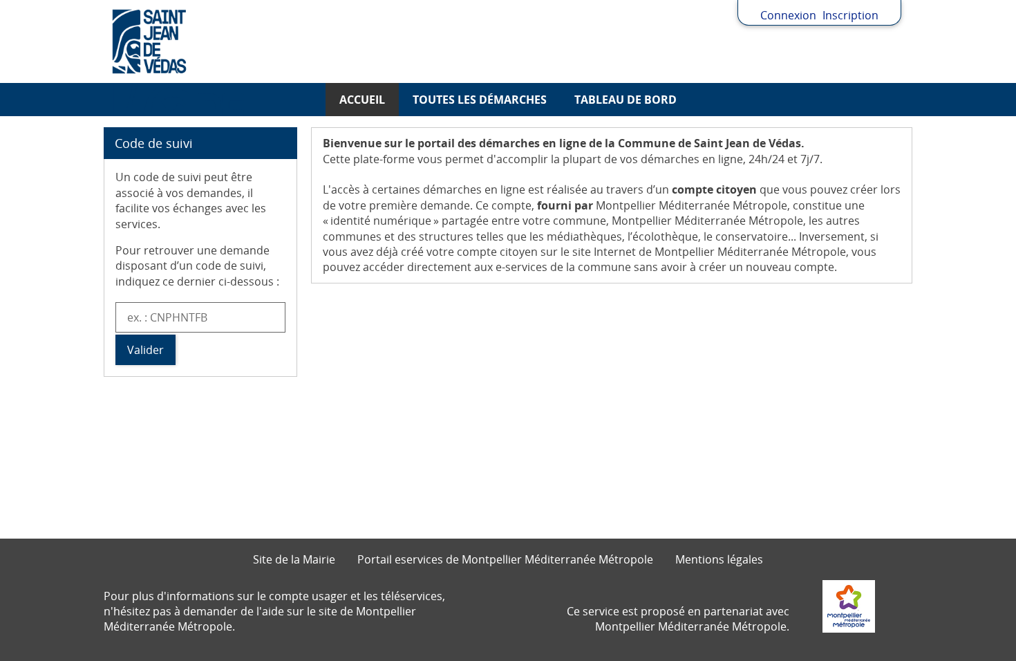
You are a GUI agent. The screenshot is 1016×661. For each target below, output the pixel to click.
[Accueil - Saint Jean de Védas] (508, 41)
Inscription (850, 15)
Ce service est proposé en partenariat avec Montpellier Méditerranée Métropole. (678, 619)
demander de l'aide (233, 611)
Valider (145, 349)
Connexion (788, 15)
